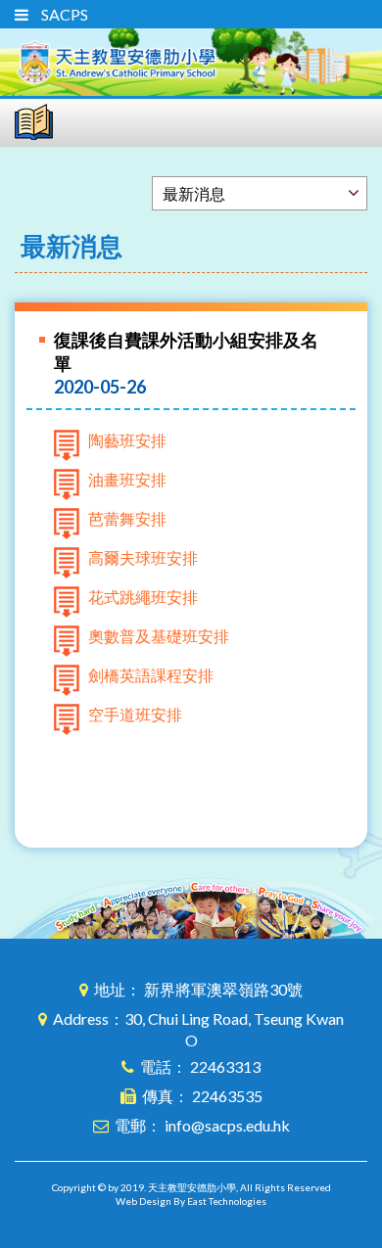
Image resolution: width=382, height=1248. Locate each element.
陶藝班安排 (127, 440)
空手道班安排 (135, 714)
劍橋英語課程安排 (151, 675)
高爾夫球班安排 (143, 557)
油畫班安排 (127, 479)
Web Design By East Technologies (191, 1201)
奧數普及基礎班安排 (158, 635)
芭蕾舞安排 (127, 518)
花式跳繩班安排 (143, 596)
